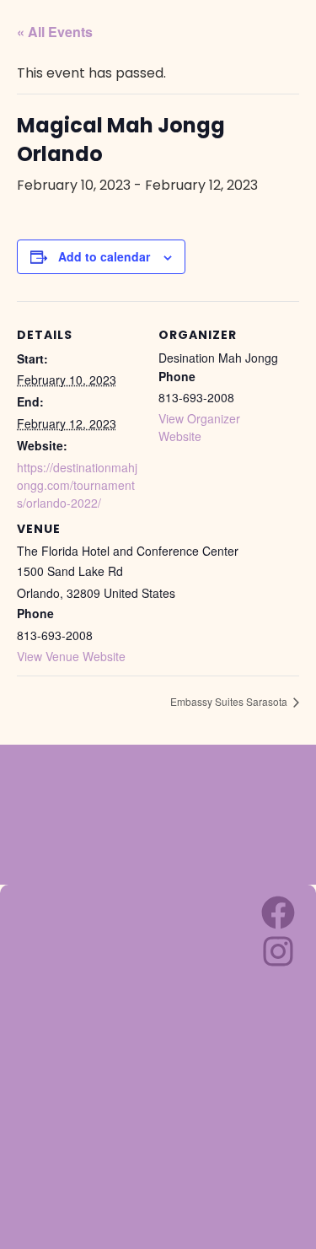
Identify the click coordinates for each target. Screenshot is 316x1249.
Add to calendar (104, 256)
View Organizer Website (199, 427)
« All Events (55, 31)
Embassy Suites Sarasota (230, 701)
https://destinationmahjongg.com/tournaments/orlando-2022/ (77, 485)
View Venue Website (71, 656)
